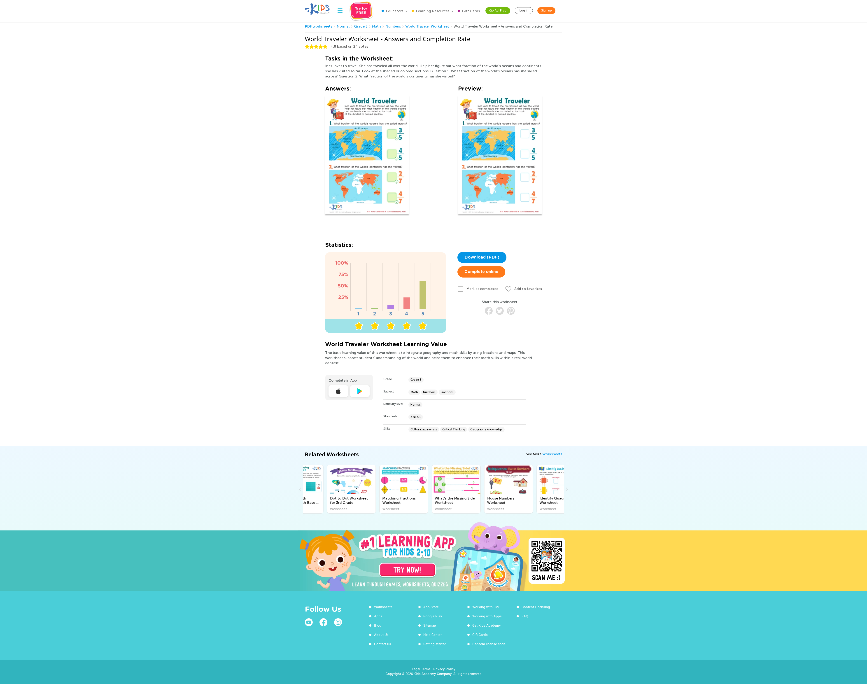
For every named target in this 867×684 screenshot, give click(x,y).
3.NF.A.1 (415, 417)
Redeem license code (489, 644)
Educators (394, 11)
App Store (431, 607)
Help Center (432, 634)
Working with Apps (487, 616)
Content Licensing (536, 607)
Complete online (481, 272)
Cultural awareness (423, 429)
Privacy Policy (444, 669)
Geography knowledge (486, 429)
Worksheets (552, 454)
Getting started (434, 644)
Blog (377, 625)
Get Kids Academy (486, 625)
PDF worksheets (318, 26)
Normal (343, 26)
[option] (329, 489)
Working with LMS (486, 607)
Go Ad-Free (497, 10)
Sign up (546, 10)
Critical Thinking (453, 429)
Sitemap (429, 625)
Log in (523, 10)
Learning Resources (432, 11)
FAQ (525, 616)
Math (376, 26)
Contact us (382, 644)
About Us (381, 634)
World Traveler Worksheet (427, 26)
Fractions (447, 392)
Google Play (432, 616)
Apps (378, 616)
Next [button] (566, 489)
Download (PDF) (481, 257)
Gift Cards (470, 11)
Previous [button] (300, 489)
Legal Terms (421, 669)
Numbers (393, 26)
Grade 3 (361, 26)
